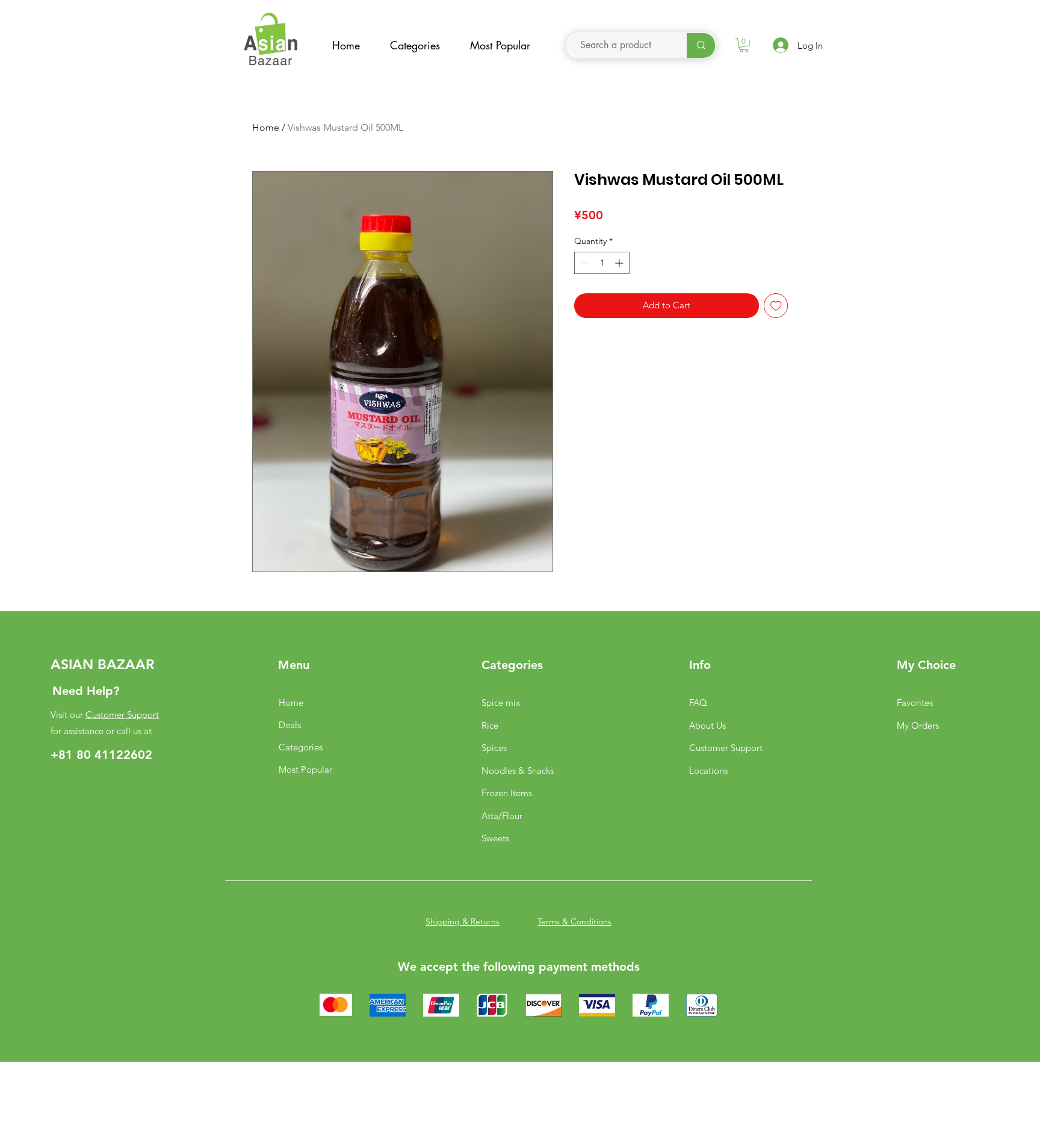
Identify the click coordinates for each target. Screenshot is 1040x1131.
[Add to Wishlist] (776, 305)
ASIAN (72, 664)
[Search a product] (701, 45)
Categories (301, 747)
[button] (743, 45)
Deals (290, 725)
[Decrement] (583, 262)
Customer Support (122, 714)
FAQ (698, 702)
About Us (707, 725)
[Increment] (620, 262)
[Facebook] (856, 48)
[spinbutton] (602, 262)
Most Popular (305, 769)
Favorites (915, 702)
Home (265, 127)
